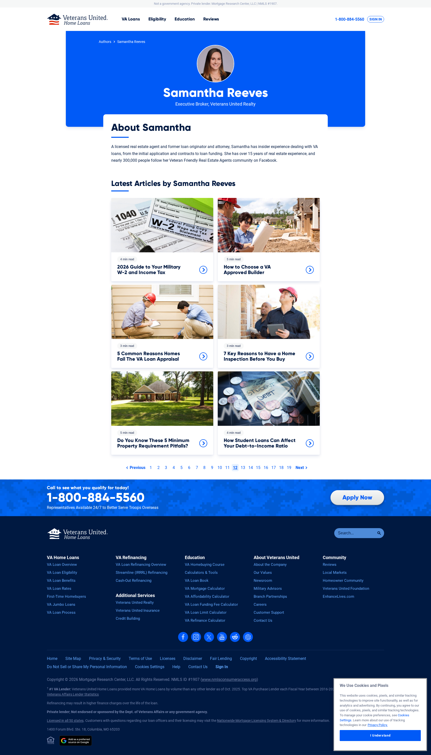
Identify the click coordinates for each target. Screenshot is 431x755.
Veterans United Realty (135, 602)
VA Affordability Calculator (207, 596)
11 (227, 467)
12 (235, 467)
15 (258, 467)
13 (243, 467)
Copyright (248, 658)
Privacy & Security (105, 658)
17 (273, 467)
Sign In (375, 19)
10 (219, 467)
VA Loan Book (197, 580)
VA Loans (131, 19)
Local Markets (335, 572)
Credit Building (128, 618)
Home (52, 658)
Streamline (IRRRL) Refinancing (141, 572)
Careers (260, 604)
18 (281, 467)
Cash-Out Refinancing (133, 580)
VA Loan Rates (59, 588)
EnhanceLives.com (338, 596)
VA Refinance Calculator (205, 620)
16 (266, 467)
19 (289, 467)
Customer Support (269, 612)
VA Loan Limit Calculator (205, 612)
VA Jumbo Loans (61, 604)
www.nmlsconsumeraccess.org (229, 679)
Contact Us (263, 620)
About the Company (270, 564)
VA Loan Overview (62, 564)
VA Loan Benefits (61, 580)
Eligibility (157, 19)
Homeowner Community (343, 580)
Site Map (73, 658)
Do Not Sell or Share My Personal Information (87, 666)
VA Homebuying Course (204, 564)
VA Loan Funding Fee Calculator (211, 604)
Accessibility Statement (285, 658)
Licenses (167, 658)
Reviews (211, 19)
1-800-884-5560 (349, 19)
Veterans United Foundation (346, 588)
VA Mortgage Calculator (205, 588)
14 (250, 467)
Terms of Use (140, 658)
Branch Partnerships (270, 596)
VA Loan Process (61, 612)
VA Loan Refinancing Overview (141, 564)
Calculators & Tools (201, 572)
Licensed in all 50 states (65, 721)
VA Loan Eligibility (62, 572)
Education (185, 19)
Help (176, 666)
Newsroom (263, 580)
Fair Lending (221, 658)
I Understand (380, 735)
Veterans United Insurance (138, 610)
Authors (105, 42)
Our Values (263, 572)
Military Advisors (268, 588)
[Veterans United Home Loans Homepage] (77, 19)
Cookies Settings (149, 666)
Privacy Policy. (378, 725)
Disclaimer (192, 658)
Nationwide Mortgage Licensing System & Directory (256, 721)
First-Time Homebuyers (66, 596)
